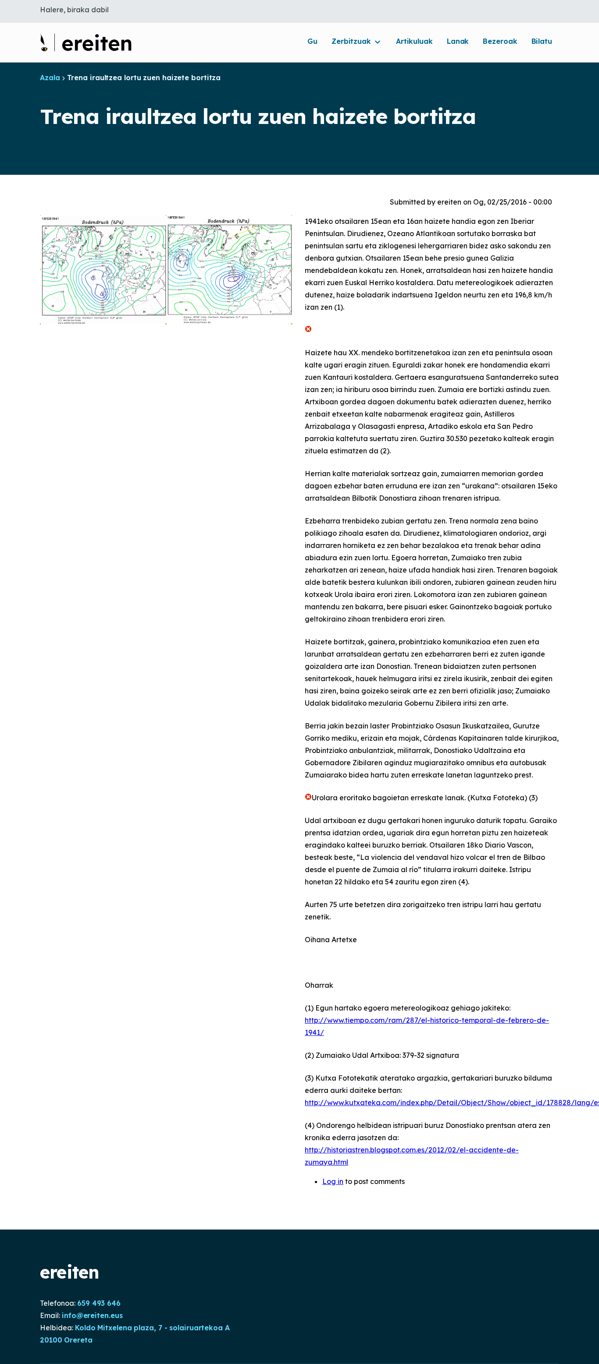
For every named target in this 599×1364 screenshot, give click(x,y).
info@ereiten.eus (92, 1315)
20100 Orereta (66, 1340)
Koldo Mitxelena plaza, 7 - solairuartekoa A (152, 1327)
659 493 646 (99, 1303)
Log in (332, 1181)
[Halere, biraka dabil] (86, 42)
